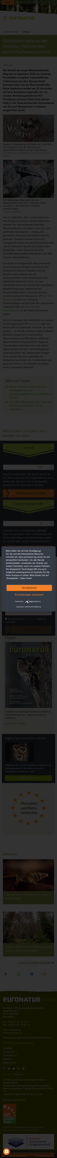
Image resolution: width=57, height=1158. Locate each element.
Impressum (20, 607)
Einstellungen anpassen (29, 594)
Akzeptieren (29, 587)
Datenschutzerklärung (33, 607)
